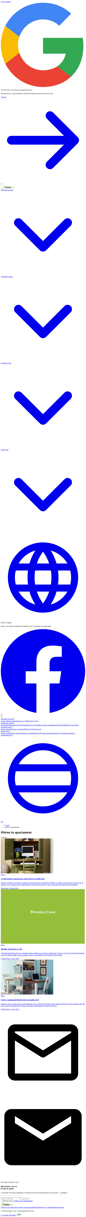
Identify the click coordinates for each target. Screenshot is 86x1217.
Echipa (30, 1207)
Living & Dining (21, 725)
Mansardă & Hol (58, 725)
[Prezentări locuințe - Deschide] (14, 719)
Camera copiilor (47, 725)
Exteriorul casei (6, 727)
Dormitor (13, 725)
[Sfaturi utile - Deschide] (9, 731)
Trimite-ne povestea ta (8, 1207)
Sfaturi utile (4, 731)
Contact (25, 1207)
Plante (3, 729)
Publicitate (35, 1207)
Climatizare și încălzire (59, 733)
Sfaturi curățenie (28, 733)
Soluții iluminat (47, 733)
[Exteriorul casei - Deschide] (12, 727)
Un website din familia (8, 1215)
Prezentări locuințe (7, 719)
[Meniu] (2, 188)
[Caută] (2, 715)
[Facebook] (43, 712)
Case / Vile (23, 721)
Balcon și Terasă (32, 725)
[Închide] (2, 184)
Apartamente (16, 721)
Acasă (7, 825)
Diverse (9, 735)
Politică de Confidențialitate (48, 1207)
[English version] (43, 619)
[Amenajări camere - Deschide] (14, 723)
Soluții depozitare (17, 733)
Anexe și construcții (18, 729)
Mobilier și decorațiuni (71, 725)
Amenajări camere (7, 723)
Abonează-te (25, 1198)
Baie (8, 725)
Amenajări (8, 729)
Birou (40, 725)
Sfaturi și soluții (6, 733)
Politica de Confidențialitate (23, 1201)
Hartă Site (60, 1207)
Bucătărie (4, 725)
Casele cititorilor (6, 721)
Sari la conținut (6, 2)
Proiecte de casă (32, 721)
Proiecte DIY (37, 733)
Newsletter (19, 1207)
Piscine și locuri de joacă (33, 729)
